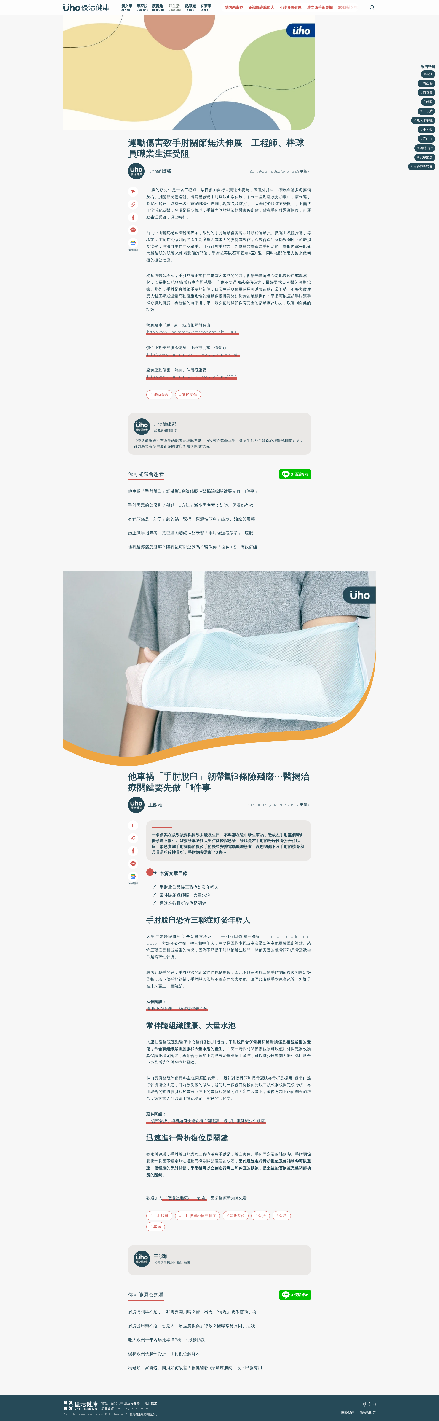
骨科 (283, 1216)
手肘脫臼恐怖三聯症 (199, 1216)
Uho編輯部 (159, 171)
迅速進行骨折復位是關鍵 (183, 903)
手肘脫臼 (161, 1216)
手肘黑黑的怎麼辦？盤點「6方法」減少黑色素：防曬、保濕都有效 (190, 505)
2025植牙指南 (326, 7)
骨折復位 (237, 1216)
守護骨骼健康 (267, 7)
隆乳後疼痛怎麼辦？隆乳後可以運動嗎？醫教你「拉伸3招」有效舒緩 (192, 547)
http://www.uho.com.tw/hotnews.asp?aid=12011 (191, 377)
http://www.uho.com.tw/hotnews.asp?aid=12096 (193, 354)
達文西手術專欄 (296, 7)
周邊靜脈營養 (423, 166)
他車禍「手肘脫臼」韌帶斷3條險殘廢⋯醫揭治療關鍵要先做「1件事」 (193, 491)
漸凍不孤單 (352, 7)
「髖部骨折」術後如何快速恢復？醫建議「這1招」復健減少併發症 (206, 1121)
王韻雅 (155, 805)
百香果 (428, 92)
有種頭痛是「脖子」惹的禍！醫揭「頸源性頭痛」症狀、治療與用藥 (191, 519)
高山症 (428, 138)
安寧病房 (426, 157)
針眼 (429, 101)
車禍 (157, 1227)
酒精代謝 (426, 148)
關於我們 (347, 1412)
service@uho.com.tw (133, 1408)
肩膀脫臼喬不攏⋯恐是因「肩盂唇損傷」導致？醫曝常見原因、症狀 (191, 1326)
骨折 (262, 1216)
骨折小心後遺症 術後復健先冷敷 (177, 1008)
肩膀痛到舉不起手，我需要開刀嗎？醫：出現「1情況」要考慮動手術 (192, 1312)
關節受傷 (189, 394)
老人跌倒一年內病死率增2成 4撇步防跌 (166, 1340)
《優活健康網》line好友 (184, 1198)
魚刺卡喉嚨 (425, 120)
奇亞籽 (428, 83)
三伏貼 (428, 110)
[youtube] (372, 1405)
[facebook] (364, 1405)
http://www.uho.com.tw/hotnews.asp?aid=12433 (192, 332)
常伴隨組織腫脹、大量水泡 (185, 895)
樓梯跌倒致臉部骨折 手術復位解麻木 (164, 1354)
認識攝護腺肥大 (237, 7)
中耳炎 (428, 129)
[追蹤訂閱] (133, 243)
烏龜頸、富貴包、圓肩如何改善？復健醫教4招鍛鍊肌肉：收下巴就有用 (195, 1367)
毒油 (429, 74)
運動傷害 (161, 394)
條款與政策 (368, 1412)
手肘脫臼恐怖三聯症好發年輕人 (189, 887)
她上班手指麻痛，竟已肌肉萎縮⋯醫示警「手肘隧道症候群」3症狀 (190, 533)
